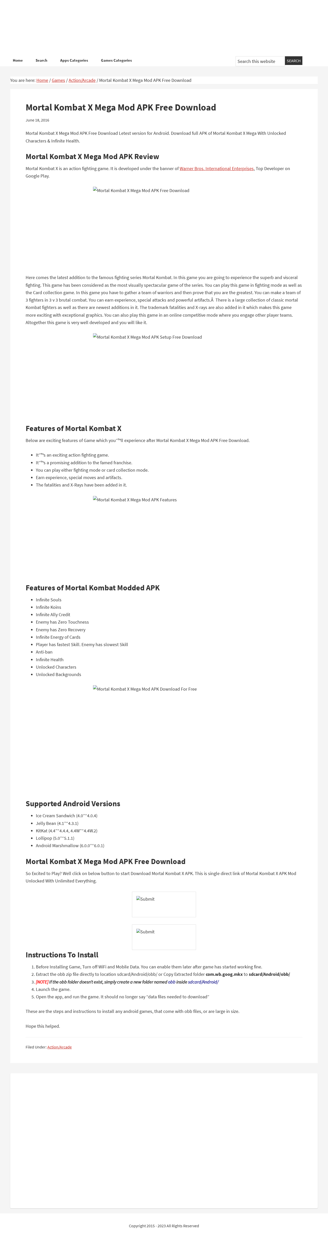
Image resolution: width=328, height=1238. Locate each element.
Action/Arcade (59, 1046)
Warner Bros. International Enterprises (217, 168)
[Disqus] (164, 1140)
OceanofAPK (156, 28)
